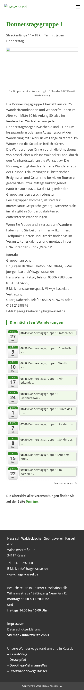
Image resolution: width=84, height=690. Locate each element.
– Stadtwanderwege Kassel (27, 671)
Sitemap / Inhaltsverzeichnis (28, 635)
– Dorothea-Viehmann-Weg (27, 665)
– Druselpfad (16, 659)
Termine (32, 501)
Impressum (15, 623)
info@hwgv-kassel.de (33, 568)
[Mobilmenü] (78, 7)
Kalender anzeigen (64, 483)
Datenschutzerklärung (23, 629)
